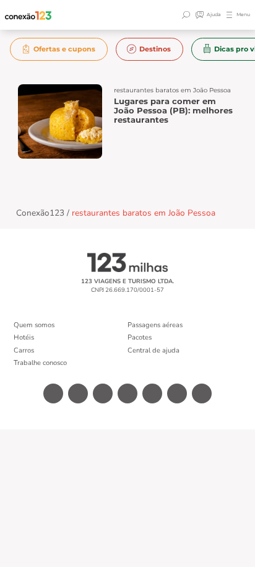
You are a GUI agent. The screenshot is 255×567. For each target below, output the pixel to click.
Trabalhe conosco (40, 362)
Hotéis (24, 337)
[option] (59, 49)
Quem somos (34, 325)
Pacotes (139, 337)
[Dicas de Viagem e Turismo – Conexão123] (28, 15)
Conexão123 (40, 213)
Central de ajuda (153, 350)
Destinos (155, 49)
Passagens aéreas (155, 325)
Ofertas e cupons (64, 49)
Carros (24, 350)
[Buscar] (187, 15)
